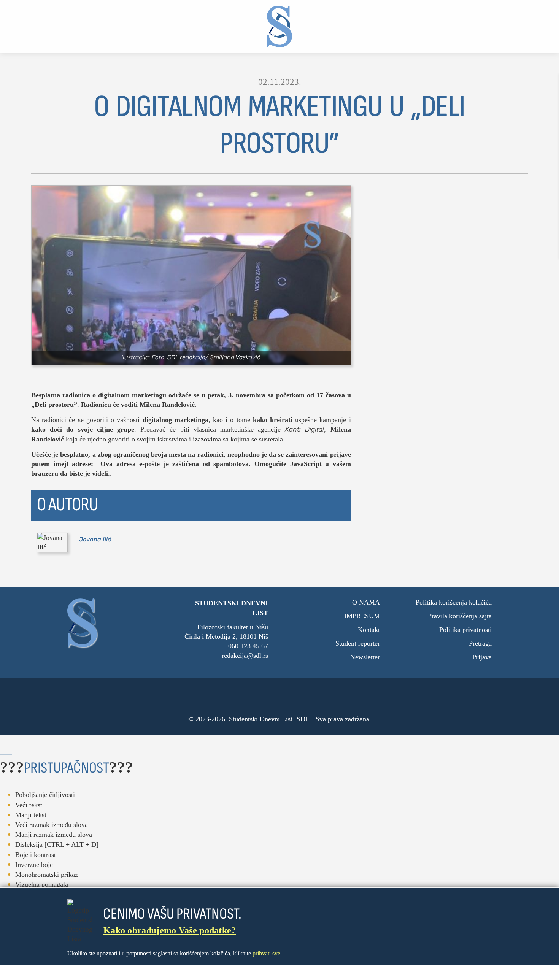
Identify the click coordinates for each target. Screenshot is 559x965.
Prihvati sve (266, 953)
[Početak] (279, 26)
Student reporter (357, 643)
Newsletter (365, 657)
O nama (366, 602)
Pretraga (480, 643)
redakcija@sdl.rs (245, 655)
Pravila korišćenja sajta (460, 616)
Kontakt (369, 629)
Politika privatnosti (465, 629)
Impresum (362, 616)
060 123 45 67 (248, 646)
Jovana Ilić (95, 539)
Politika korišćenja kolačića (454, 602)
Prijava (482, 657)
